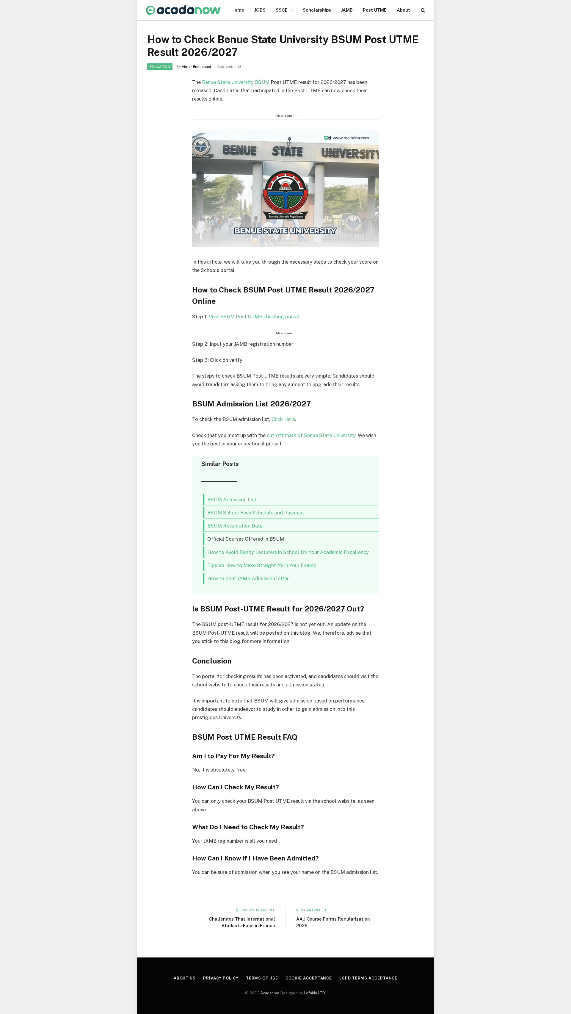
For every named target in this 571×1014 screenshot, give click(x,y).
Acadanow (269, 993)
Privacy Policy (221, 978)
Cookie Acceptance (309, 978)
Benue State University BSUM (235, 82)
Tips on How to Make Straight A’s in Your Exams (261, 565)
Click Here (283, 419)
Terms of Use (262, 978)
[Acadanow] (183, 10)
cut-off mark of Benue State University (311, 435)
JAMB (347, 9)
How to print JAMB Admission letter (248, 578)
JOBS (260, 9)
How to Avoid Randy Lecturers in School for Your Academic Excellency (288, 552)
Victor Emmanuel (196, 67)
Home (237, 9)
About (403, 9)
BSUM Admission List (231, 500)
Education (160, 66)
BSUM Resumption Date (235, 526)
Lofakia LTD (314, 993)
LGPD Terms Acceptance (368, 978)
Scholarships (317, 9)
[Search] (422, 10)
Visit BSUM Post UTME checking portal (254, 317)
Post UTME (375, 9)
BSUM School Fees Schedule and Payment (255, 513)
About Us (185, 978)
